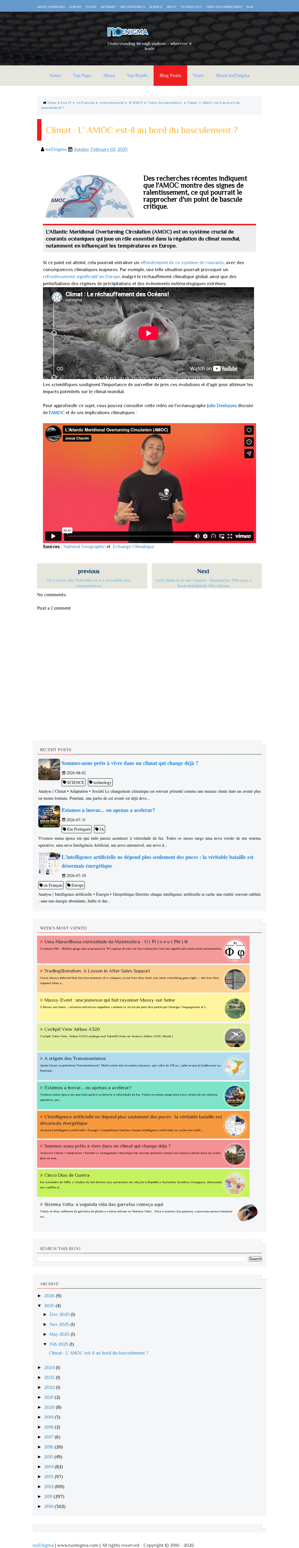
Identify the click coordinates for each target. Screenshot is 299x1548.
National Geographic (84, 546)
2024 (50, 1367)
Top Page (82, 75)
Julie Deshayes (222, 405)
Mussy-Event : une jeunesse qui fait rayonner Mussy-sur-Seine (109, 1000)
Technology (191, 6)
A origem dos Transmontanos (75, 1058)
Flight (91, 6)
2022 (50, 1387)
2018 (49, 1427)
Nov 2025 (60, 1324)
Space (171, 6)
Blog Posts (170, 75)
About (109, 75)
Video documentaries (224, 6)
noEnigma (43, 1545)
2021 (49, 1397)
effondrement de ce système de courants (182, 262)
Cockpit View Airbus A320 (72, 1029)
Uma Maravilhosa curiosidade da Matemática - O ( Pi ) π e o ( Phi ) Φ (116, 941)
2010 (49, 1506)
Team (198, 75)
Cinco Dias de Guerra (67, 1175)
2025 (49, 1305)
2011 (48, 1496)
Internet (108, 6)
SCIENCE (136, 103)
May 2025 (60, 1334)
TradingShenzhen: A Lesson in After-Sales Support (97, 971)
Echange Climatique (133, 546)
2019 (49, 1417)
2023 (50, 1377)
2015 (49, 1457)
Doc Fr (66, 103)
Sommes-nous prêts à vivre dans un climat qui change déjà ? (107, 1146)
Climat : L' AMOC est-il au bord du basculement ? (98, 1353)
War (249, 6)
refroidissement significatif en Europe (81, 276)
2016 (49, 1447)
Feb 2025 (59, 1344)
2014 (49, 1466)
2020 (50, 1407)
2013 (49, 1476)
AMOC (58, 412)
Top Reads (137, 75)
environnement (112, 103)
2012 (49, 1486)
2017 (49, 1437)
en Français (86, 103)
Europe (75, 6)
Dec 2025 (60, 1314)
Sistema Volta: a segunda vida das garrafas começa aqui (103, 1204)
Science (155, 6)
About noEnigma (51, 6)
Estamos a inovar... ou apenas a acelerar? (87, 1087)
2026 (50, 1295)
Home (55, 75)
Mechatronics (133, 6)
